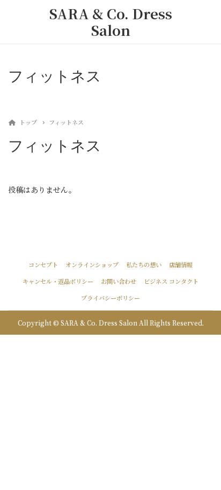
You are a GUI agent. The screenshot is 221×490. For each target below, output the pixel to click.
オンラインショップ (92, 264)
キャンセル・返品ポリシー (58, 281)
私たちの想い (143, 264)
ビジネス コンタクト (171, 281)
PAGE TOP (205, 465)
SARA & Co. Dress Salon (110, 21)
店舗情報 (181, 264)
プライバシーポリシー (110, 297)
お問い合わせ (118, 281)
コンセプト (43, 264)
